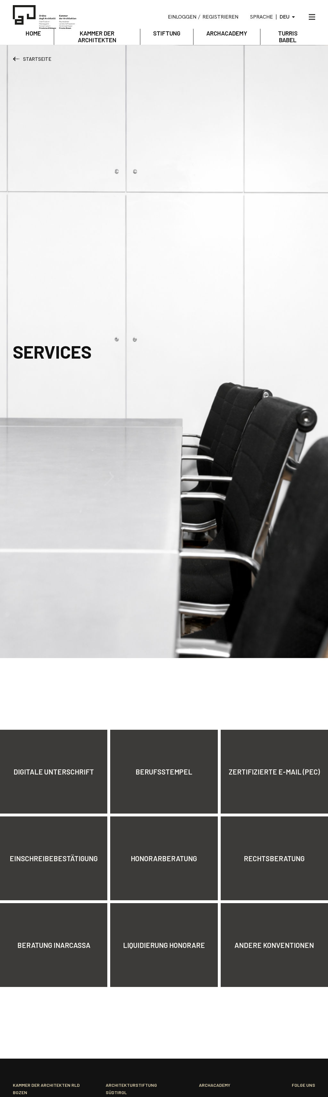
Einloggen (182, 17)
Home (33, 33)
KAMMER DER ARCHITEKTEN (97, 36)
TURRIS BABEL (288, 36)
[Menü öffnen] (312, 17)
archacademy (226, 33)
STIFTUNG (166, 33)
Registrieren (220, 17)
